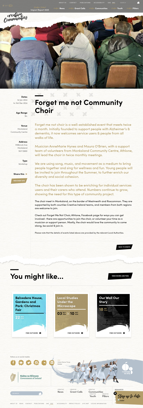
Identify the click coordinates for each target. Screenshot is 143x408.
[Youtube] (21, 363)
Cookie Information (98, 403)
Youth (117, 8)
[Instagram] (36, 363)
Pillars (132, 8)
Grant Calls (77, 8)
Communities (98, 8)
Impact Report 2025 (40, 8)
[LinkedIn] (52, 363)
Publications (85, 3)
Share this (19, 174)
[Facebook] (13, 363)
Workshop (23, 163)
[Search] (40, 393)
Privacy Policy (74, 403)
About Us (62, 3)
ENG (113, 3)
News (59, 8)
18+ (26, 116)
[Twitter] (29, 363)
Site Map (85, 403)
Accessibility (99, 3)
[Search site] (138, 2)
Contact (73, 3)
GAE (109, 3)
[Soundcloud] (44, 363)
